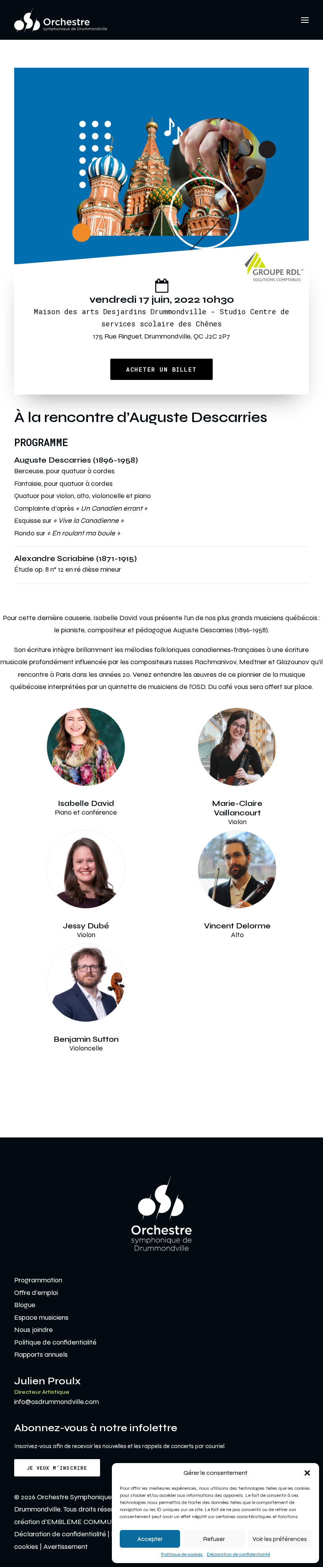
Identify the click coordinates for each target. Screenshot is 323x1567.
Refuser (214, 1539)
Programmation (38, 1280)
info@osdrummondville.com (56, 1401)
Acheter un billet (161, 369)
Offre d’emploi (36, 1292)
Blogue (24, 1304)
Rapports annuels (41, 1354)
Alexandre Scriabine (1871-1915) (75, 558)
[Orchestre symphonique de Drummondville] (60, 20)
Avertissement (65, 1546)
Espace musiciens (41, 1317)
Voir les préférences (279, 1539)
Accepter (150, 1539)
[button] (307, 1473)
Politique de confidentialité (55, 1342)
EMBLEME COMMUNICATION (96, 1521)
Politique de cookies (182, 1554)
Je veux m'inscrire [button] (57, 1468)
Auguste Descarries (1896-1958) (76, 460)
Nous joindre (33, 1329)
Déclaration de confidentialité (238, 1554)
